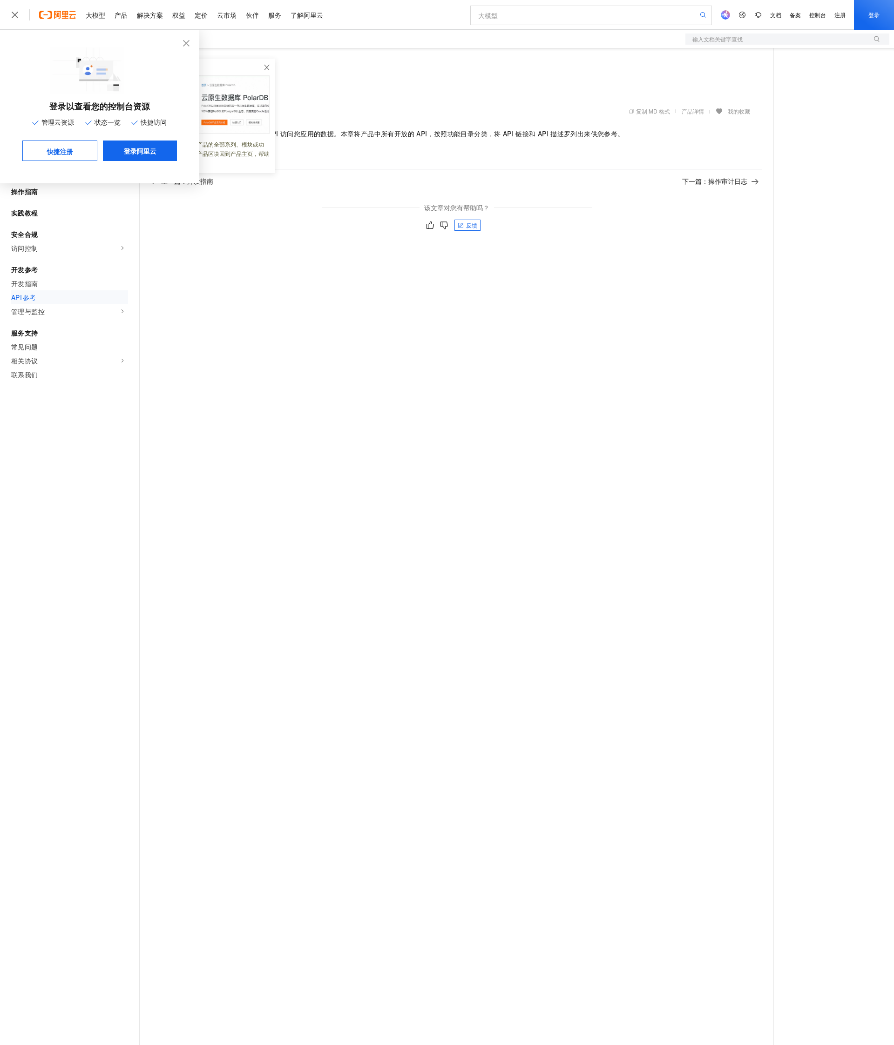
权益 (178, 15)
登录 (874, 15)
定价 (201, 15)
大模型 (95, 15)
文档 (775, 15)
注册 (840, 15)
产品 (121, 15)
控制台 (817, 15)
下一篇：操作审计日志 (714, 181)
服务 (274, 15)
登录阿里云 (140, 150)
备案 (795, 15)
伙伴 (252, 15)
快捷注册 (60, 151)
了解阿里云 (307, 15)
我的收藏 (739, 111)
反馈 (471, 225)
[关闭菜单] (15, 15)
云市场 (227, 15)
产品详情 (693, 111)
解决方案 (150, 15)
